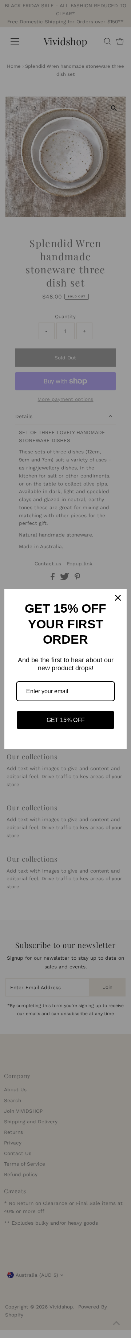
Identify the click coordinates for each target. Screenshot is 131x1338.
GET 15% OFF (66, 720)
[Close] (118, 597)
